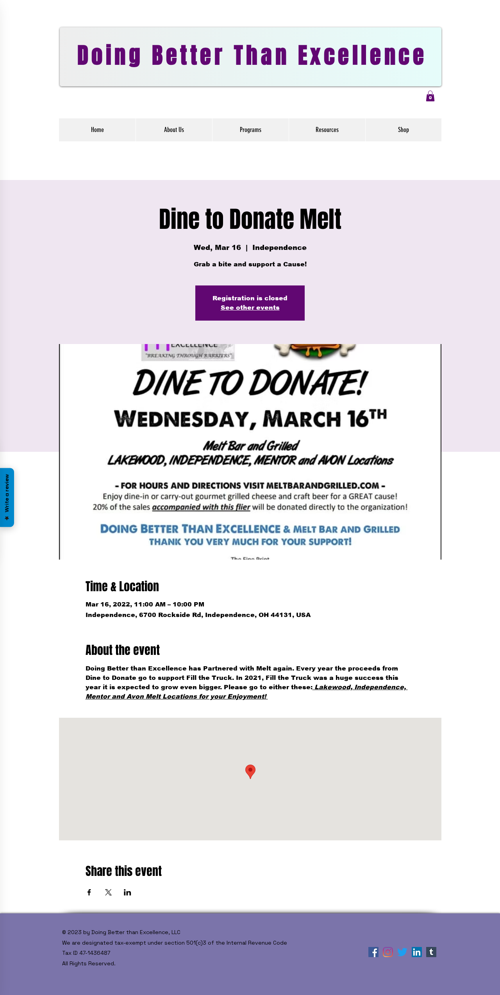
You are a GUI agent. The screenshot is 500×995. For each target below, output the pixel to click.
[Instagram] (388, 952)
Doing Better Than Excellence (252, 55)
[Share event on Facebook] (89, 892)
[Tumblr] (431, 952)
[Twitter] (402, 952)
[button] (430, 96)
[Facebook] (373, 952)
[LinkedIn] (417, 952)
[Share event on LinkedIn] (127, 892)
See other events (250, 307)
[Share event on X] (108, 892)
